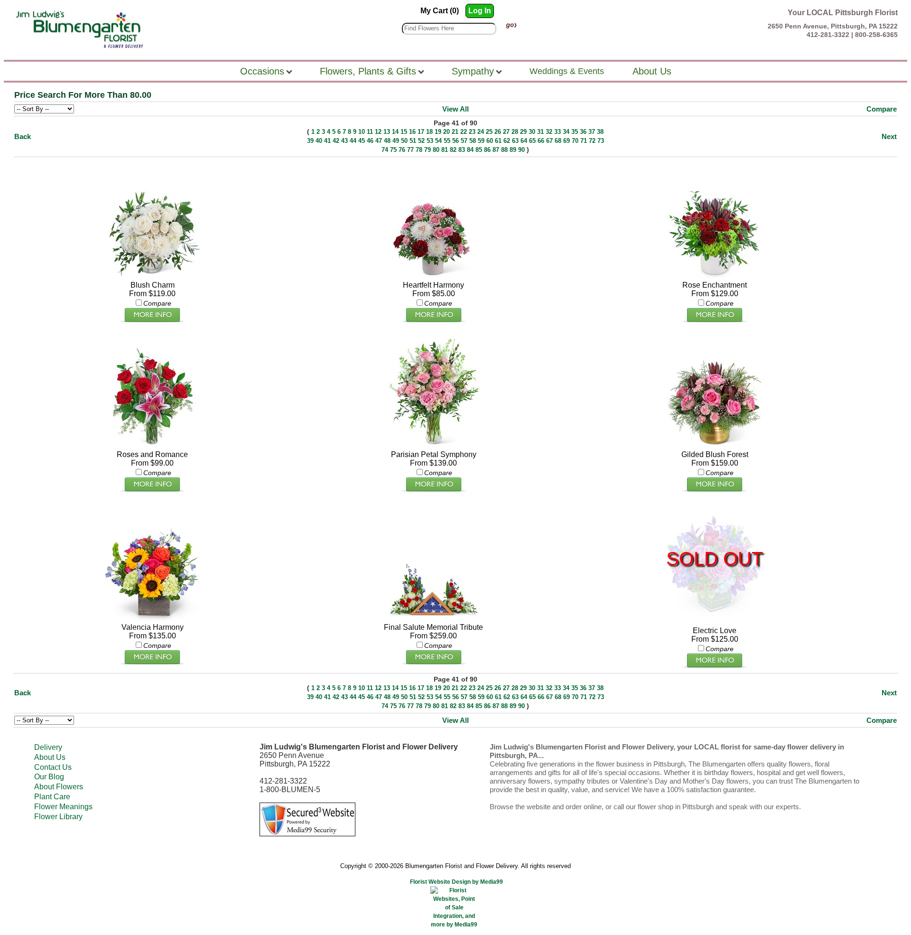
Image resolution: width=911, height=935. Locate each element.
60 (489, 140)
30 (532, 131)
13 (386, 131)
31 (540, 131)
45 (361, 140)
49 (395, 140)
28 (514, 131)
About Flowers (58, 787)
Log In (479, 11)
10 (361, 131)
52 (421, 140)
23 (472, 131)
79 (427, 149)
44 (353, 140)
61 (498, 140)
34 (566, 131)
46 (370, 140)
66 (541, 140)
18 (429, 131)
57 (464, 140)
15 (403, 131)
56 (455, 140)
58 (472, 140)
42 (336, 140)
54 (438, 140)
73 (600, 140)
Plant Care (52, 797)
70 (575, 140)
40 (319, 140)
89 (513, 149)
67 (549, 140)
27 (506, 131)
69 (566, 140)
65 (532, 140)
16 (412, 131)
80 (436, 149)
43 (344, 140)
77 (410, 149)
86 (487, 149)
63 (515, 140)
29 (523, 131)
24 (480, 131)
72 (592, 140)
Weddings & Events (567, 71)
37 (591, 131)
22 (463, 131)
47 (378, 140)
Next (889, 136)
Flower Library (58, 817)
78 (419, 149)
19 (438, 131)
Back (22, 136)
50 (404, 140)
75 (393, 149)
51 (412, 140)
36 (583, 131)
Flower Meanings (63, 807)
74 (384, 149)
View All (455, 109)
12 (378, 131)
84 (470, 149)
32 (549, 131)
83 (461, 149)
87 (496, 149)
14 (395, 131)
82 (453, 149)
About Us (49, 757)
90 (521, 149)
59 (481, 140)
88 (504, 149)
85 (478, 149)
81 (444, 149)
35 (574, 131)
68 (558, 140)
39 (310, 140)
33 (557, 131)
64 (524, 140)
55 (447, 140)
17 (421, 131)
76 (402, 149)
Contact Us (53, 767)
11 (370, 131)
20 (446, 131)
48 (387, 140)
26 (497, 131)
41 (327, 140)
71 (583, 140)
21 (455, 131)
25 (489, 131)
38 (600, 131)
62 (506, 140)
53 (430, 140)
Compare (881, 109)
